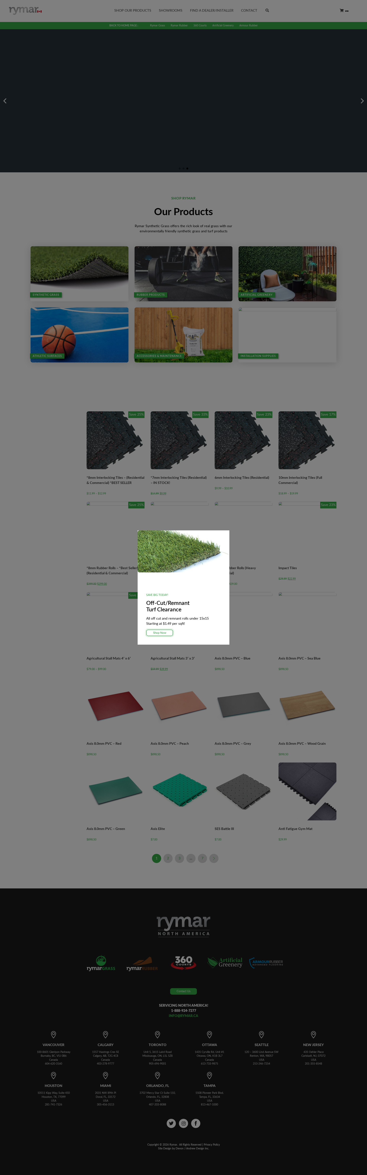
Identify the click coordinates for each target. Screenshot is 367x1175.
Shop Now (159, 632)
